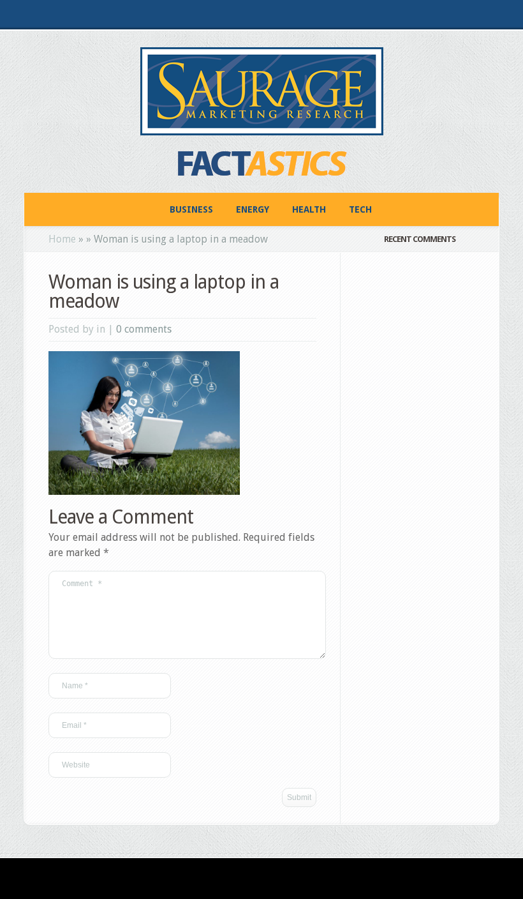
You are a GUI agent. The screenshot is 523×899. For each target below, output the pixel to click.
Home (62, 239)
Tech (360, 209)
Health (309, 209)
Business (191, 209)
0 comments (144, 329)
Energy (252, 209)
